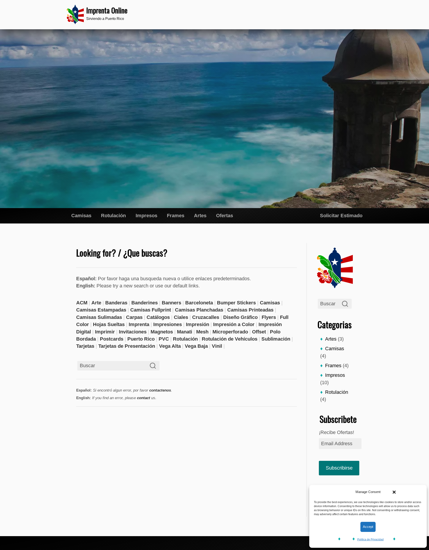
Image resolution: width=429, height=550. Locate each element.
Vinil (217, 346)
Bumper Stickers (236, 303)
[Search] (345, 303)
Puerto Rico (141, 339)
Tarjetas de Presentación (126, 346)
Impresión (197, 324)
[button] (394, 492)
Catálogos (158, 317)
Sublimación (275, 339)
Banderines (144, 303)
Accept (368, 527)
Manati (184, 332)
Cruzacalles (205, 317)
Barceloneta (199, 303)
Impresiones (167, 324)
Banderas (116, 303)
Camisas (81, 215)
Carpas (134, 317)
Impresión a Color (233, 324)
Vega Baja (196, 346)
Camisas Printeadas (250, 310)
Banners (171, 303)
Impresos (146, 215)
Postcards (111, 339)
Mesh (202, 332)
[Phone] (315, 14)
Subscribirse (339, 468)
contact (143, 398)
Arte (96, 303)
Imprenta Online (106, 10)
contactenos (160, 390)
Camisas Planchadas (199, 310)
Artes (200, 215)
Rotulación (113, 215)
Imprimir (105, 332)
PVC (164, 339)
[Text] (340, 14)
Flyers (269, 317)
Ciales (181, 317)
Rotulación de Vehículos (229, 339)
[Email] (352, 14)
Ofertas (224, 215)
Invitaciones (133, 332)
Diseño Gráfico (240, 317)
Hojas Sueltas (109, 324)
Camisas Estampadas (101, 310)
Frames (175, 215)
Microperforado (230, 332)
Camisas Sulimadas (99, 317)
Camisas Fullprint (150, 310)
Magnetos (162, 332)
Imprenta (139, 324)
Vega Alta (170, 346)
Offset (259, 332)
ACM (81, 303)
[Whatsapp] (328, 14)
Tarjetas (85, 346)
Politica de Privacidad (370, 539)
